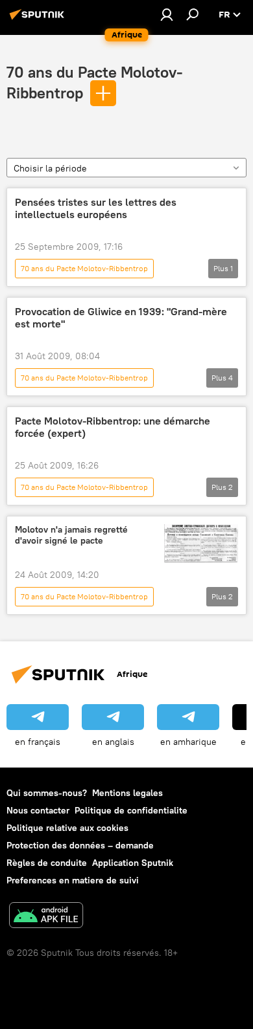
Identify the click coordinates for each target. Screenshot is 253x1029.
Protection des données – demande (80, 845)
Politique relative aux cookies (67, 828)
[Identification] (167, 14)
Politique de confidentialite (131, 810)
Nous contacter (37, 810)
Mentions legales (127, 793)
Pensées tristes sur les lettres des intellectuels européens (95, 208)
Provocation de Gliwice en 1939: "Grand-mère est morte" (121, 317)
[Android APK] (46, 916)
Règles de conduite (46, 863)
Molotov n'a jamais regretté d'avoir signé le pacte (71, 535)
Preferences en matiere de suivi (72, 880)
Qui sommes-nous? (46, 793)
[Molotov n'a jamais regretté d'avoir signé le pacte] (201, 543)
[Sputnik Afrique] (38, 19)
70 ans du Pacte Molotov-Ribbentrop (84, 268)
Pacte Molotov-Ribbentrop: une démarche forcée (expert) (112, 427)
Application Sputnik (132, 863)
